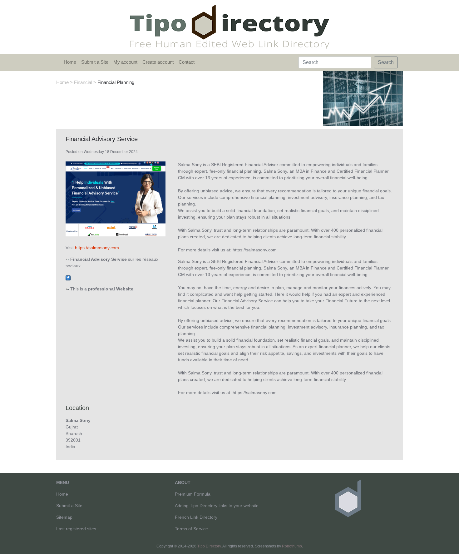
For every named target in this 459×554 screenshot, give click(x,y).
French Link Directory (196, 517)
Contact (187, 62)
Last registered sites (76, 528)
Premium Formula (192, 494)
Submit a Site (94, 62)
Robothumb (292, 546)
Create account (158, 62)
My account (125, 62)
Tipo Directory (209, 546)
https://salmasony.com (97, 247)
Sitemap (64, 517)
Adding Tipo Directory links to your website (217, 505)
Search (386, 62)
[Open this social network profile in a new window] (68, 277)
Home (70, 62)
